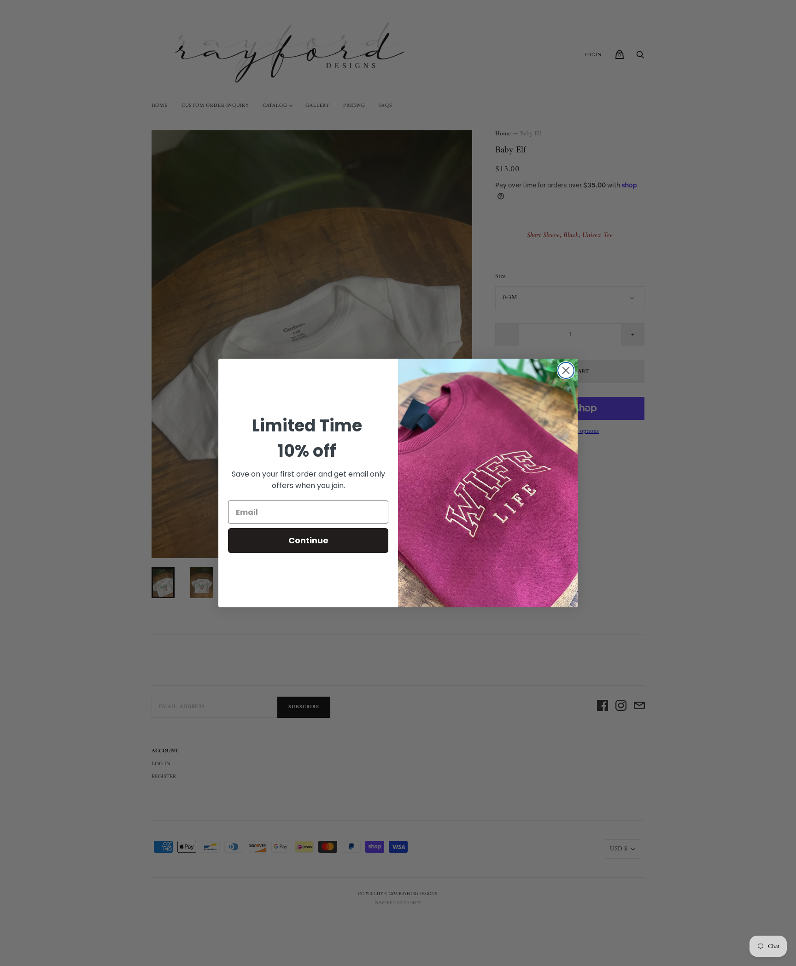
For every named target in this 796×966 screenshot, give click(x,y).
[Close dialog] (566, 370)
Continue (308, 540)
